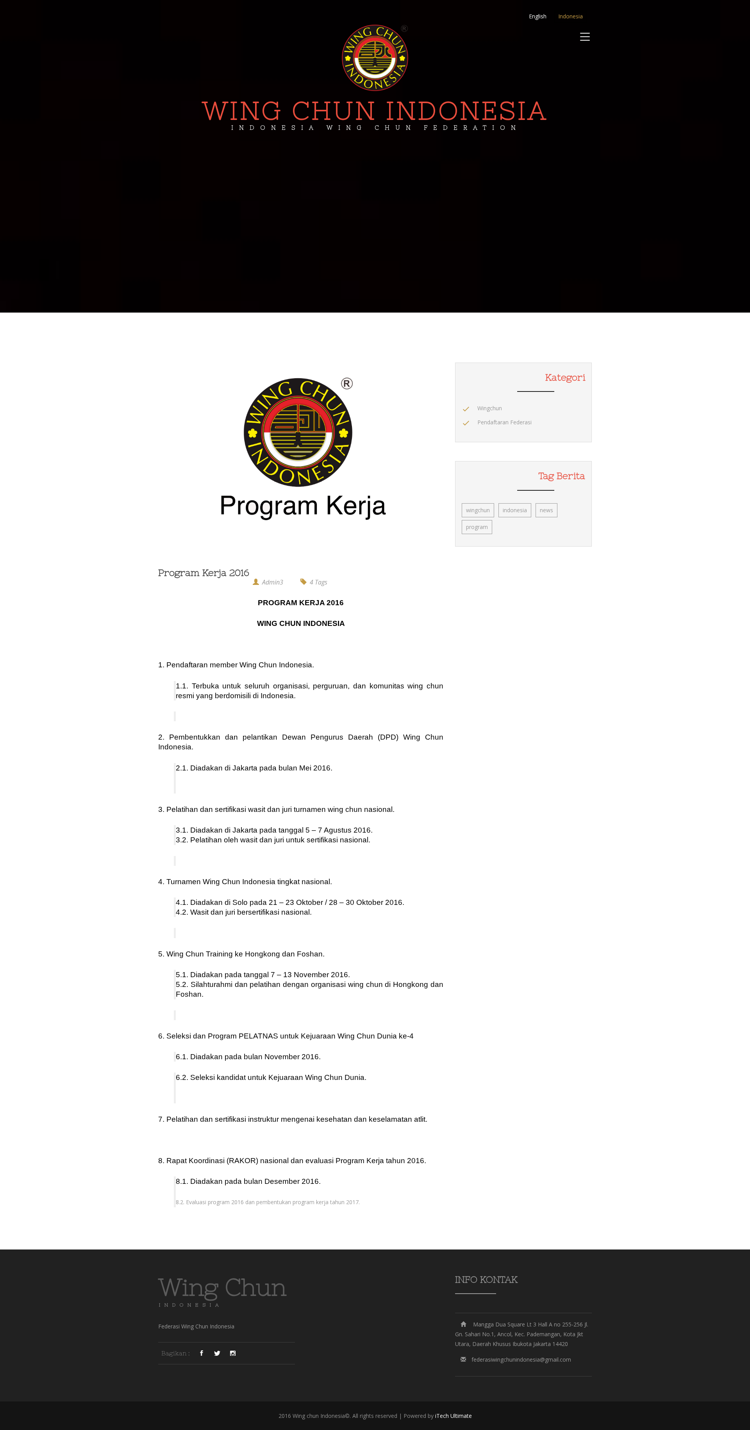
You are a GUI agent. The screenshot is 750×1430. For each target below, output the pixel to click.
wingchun (478, 510)
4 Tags (318, 582)
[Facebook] (201, 1352)
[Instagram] (233, 1352)
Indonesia (570, 16)
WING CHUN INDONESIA (375, 113)
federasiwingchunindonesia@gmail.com (521, 1359)
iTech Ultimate (453, 1415)
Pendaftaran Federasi (504, 422)
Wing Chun (222, 1287)
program (477, 527)
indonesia (515, 510)
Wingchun (489, 408)
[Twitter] (217, 1352)
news (546, 510)
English (537, 16)
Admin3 (272, 582)
